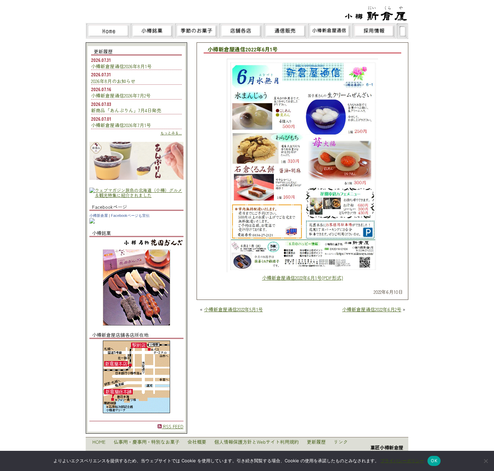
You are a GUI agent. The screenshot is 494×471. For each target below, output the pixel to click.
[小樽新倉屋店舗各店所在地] (136, 411)
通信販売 (285, 31)
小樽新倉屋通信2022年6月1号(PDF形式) (302, 277)
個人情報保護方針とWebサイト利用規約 (256, 441)
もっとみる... (171, 132)
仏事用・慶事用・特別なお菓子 (146, 441)
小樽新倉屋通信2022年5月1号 (233, 309)
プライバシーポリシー (402, 460)
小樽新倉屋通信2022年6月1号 (243, 49)
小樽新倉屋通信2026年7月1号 (121, 125)
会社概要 (197, 441)
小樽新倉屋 (98, 215)
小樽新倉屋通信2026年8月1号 (121, 66)
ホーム (108, 31)
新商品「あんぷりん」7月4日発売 (126, 110)
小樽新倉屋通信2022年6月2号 (371, 309)
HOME (99, 441)
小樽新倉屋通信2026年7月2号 (121, 95)
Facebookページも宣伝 (130, 215)
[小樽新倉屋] (92, 222)
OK (434, 460)
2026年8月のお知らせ (113, 81)
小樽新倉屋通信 (329, 31)
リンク (341, 441)
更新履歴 (316, 441)
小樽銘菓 (152, 31)
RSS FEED (172, 426)
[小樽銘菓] (136, 323)
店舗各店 (241, 31)
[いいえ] (485, 461)
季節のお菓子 (196, 31)
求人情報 (374, 31)
